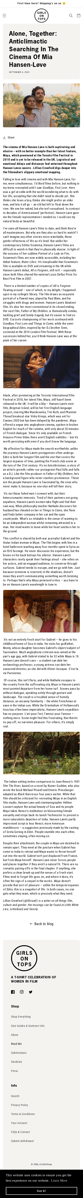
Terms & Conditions (23, 1114)
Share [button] (11, 137)
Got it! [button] (41, 1190)
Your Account (19, 1123)
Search (15, 1096)
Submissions (19, 1052)
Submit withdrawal (22, 1141)
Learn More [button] (59, 1180)
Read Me (16, 1043)
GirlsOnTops (45, 1164)
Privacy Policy (19, 1105)
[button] (4, 15)
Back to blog (44, 924)
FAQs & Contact (20, 1132)
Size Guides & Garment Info (28, 1025)
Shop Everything (21, 1016)
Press (14, 1071)
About (14, 1034)
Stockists (16, 1061)
